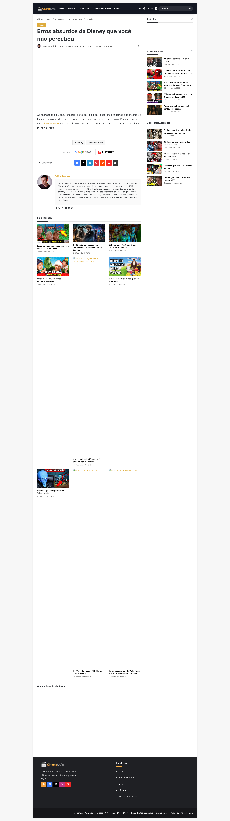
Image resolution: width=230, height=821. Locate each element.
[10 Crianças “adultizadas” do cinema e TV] (154, 181)
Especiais (84, 8)
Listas (122, 783)
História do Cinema (128, 796)
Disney (79, 142)
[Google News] (83, 152)
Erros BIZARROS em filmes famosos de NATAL (49, 280)
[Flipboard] (106, 152)
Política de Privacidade (94, 813)
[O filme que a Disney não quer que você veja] (125, 266)
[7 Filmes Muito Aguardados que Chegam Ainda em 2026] (154, 98)
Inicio (61, 8)
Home (41, 19)
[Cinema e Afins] (47, 8)
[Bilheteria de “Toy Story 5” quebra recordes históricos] (125, 233)
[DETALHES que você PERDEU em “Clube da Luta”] (89, 568)
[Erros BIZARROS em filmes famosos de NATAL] (53, 266)
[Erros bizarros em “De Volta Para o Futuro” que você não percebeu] (125, 568)
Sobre (72, 813)
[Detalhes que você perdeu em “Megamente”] (53, 478)
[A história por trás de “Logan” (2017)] (154, 62)
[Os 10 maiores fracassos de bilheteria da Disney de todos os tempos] (89, 233)
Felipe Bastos (47, 46)
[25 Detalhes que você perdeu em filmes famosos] (154, 146)
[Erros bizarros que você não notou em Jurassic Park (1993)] (53, 233)
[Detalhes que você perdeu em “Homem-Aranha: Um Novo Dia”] (154, 74)
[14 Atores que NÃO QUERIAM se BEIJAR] (154, 169)
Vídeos (48, 19)
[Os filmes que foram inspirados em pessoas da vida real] (154, 134)
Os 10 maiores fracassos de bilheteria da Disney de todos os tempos (87, 247)
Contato (80, 813)
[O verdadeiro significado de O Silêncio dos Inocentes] (89, 357)
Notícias (71, 8)
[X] (62, 208)
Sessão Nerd (51, 123)
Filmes (117, 8)
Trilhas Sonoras (101, 8)
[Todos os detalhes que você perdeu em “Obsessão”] (154, 110)
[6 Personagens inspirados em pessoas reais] (154, 157)
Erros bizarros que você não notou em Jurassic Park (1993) (53, 247)
